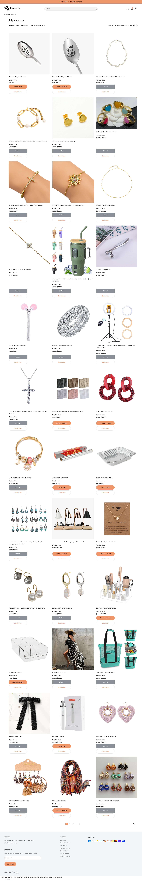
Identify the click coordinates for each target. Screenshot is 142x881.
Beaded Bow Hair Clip (15, 736)
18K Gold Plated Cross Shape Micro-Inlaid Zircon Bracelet (26, 205)
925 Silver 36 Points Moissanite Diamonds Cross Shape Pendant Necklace (28, 412)
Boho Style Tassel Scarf (59, 801)
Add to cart (18, 87)
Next (134, 824)
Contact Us (63, 846)
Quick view (17, 92)
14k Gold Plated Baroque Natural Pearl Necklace (110, 77)
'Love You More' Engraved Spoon (62, 77)
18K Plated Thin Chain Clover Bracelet (20, 269)
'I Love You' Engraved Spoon (17, 77)
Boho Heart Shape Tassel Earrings (106, 736)
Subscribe (10, 864)
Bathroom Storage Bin (15, 672)
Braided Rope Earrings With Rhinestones (108, 801)
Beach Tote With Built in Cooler (105, 672)
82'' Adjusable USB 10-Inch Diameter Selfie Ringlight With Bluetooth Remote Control (116, 346)
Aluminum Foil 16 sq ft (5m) (60, 478)
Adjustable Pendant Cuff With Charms (20, 478)
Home (6, 14)
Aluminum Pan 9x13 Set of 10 (104, 478)
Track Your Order (65, 843)
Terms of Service (65, 856)
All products (12, 14)
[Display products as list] (137, 25)
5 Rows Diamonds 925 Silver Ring (62, 345)
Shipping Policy (65, 848)
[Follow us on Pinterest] (14, 873)
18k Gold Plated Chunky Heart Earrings (63, 141)
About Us (63, 840)
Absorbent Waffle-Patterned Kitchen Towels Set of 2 (68, 411)
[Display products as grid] (134, 25)
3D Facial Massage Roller (103, 269)
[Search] (96, 9)
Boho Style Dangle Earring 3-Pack (19, 801)
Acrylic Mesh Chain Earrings (104, 411)
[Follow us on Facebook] (6, 873)
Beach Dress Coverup (58, 672)
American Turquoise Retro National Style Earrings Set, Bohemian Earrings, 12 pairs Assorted (28, 543)
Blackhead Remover (58, 736)
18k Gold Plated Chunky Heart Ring (106, 132)
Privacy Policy (64, 851)
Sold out (105, 86)
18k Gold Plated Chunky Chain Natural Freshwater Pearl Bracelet (28, 141)
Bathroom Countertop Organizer (106, 608)
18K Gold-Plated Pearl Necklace (105, 205)
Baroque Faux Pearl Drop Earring (62, 608)
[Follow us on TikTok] (18, 873)
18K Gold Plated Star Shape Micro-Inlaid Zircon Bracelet (68, 205)
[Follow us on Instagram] (10, 873)
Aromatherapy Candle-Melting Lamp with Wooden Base (69, 542)
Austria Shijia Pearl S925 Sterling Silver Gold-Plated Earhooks (27, 608)
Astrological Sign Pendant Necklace (106, 542)
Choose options (61, 87)
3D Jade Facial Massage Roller (17, 345)
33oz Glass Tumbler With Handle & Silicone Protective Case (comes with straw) (72, 280)
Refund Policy (64, 853)
